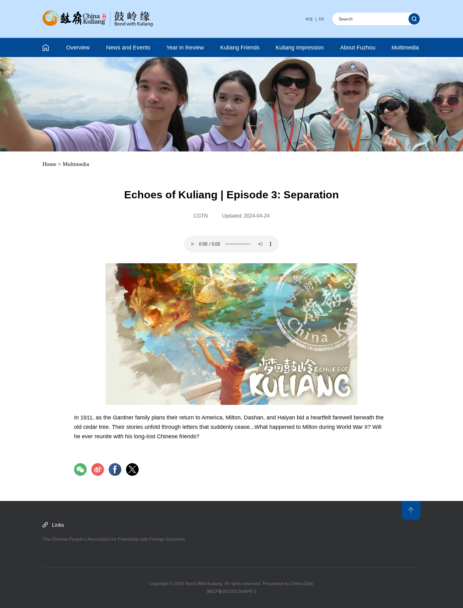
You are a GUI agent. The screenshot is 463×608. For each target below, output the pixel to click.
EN (321, 19)
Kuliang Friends (240, 47)
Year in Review (185, 47)
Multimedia (405, 47)
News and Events (128, 47)
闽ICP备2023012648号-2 (231, 591)
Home (49, 164)
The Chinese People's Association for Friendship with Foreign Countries (114, 539)
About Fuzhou (357, 47)
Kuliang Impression (300, 47)
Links (58, 525)
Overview (78, 47)
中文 (309, 19)
